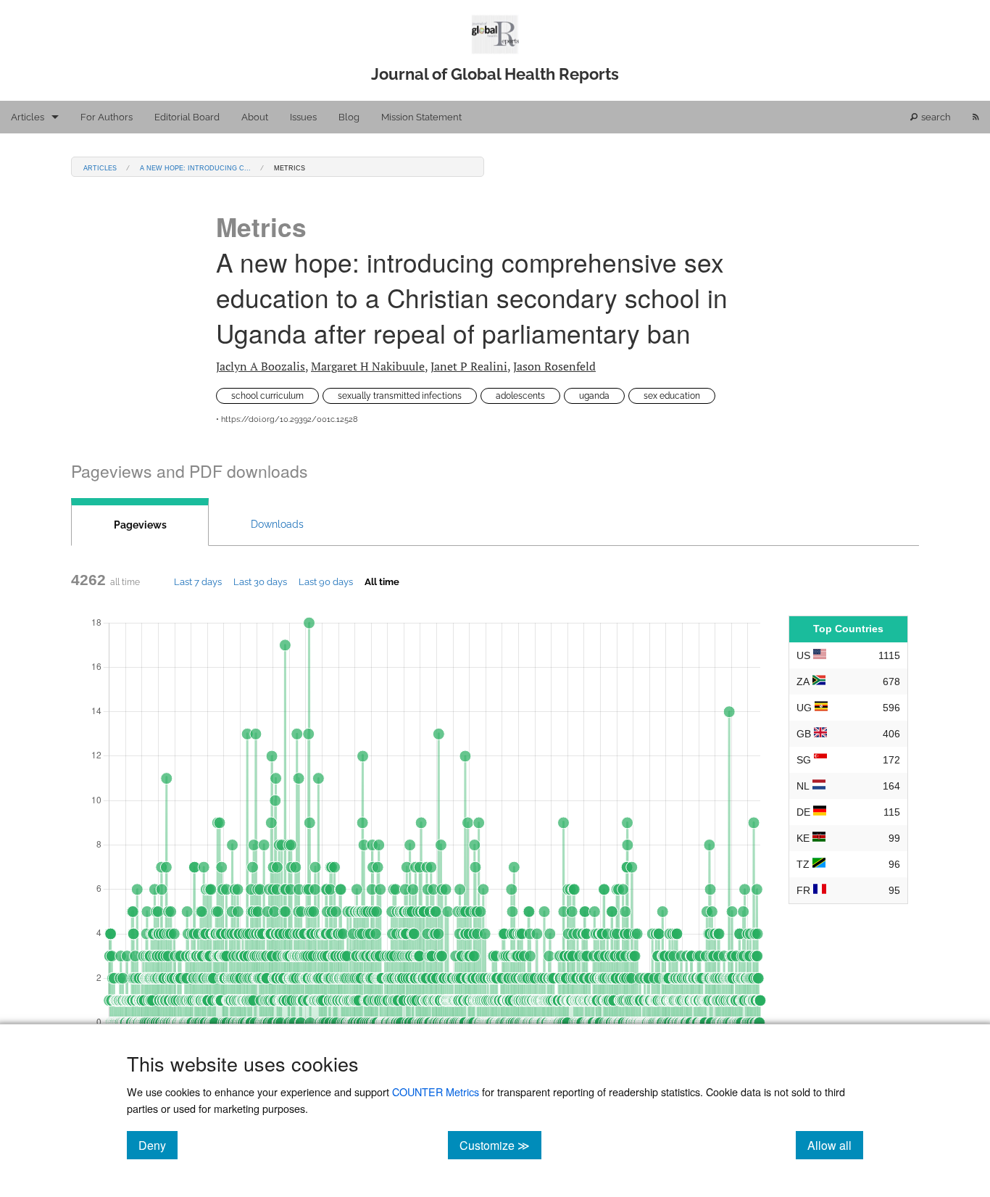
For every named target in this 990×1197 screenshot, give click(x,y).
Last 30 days (260, 581)
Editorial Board (187, 117)
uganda (594, 396)
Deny (158, 1144)
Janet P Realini (468, 366)
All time (382, 581)
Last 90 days (326, 581)
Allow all (835, 1144)
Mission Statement (421, 117)
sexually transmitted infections (400, 396)
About (254, 117)
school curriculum (267, 396)
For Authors (106, 117)
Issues (303, 117)
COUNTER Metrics (435, 1091)
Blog (348, 117)
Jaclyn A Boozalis (260, 366)
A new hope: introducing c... (195, 167)
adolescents (520, 396)
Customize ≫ (500, 1144)
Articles (27, 117)
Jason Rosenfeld (554, 366)
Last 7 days (198, 581)
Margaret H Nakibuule (368, 366)
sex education (672, 396)
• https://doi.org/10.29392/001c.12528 (287, 419)
